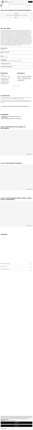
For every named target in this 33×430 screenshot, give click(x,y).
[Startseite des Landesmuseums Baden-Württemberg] (4, 6)
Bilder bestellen (4, 266)
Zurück (15, 153)
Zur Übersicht (29, 154)
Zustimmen (16, 425)
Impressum (3, 420)
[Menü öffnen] (23, 5)
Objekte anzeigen (16, 86)
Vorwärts (17, 153)
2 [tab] (17, 17)
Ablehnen (16, 422)
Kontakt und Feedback (5, 269)
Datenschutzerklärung (4, 419)
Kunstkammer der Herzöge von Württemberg (11, 116)
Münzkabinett (5, 117)
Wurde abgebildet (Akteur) (5, 78)
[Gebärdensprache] (29, 5)
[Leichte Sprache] (27, 5)
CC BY (26, 15)
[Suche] (25, 5)
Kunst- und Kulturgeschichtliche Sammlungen (11, 118)
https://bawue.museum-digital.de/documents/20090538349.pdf (15, 106)
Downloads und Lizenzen (5, 263)
